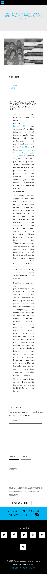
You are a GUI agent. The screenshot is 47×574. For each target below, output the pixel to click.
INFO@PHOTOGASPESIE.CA (23, 568)
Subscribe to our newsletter (23, 513)
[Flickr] (42, 535)
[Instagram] (23, 547)
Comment (15, 420)
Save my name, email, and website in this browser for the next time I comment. (25, 491)
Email (24, 457)
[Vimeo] (24, 535)
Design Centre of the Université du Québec (23, 153)
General (14, 85)
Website (13, 469)
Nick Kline (24, 147)
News (13, 88)
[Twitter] (4, 535)
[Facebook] (14, 535)
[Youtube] (33, 535)
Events (14, 83)
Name (12, 457)
